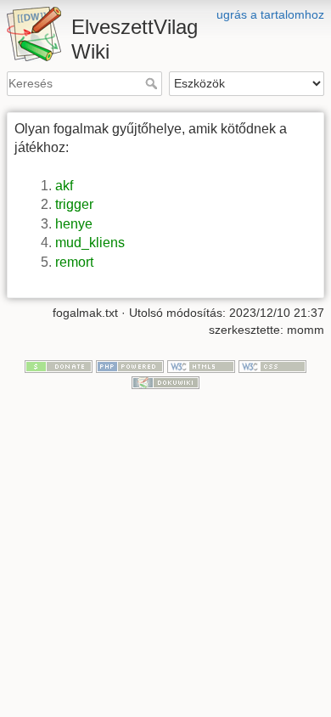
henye (74, 224)
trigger (74, 204)
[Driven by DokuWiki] (165, 381)
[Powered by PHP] (130, 365)
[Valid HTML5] (201, 365)
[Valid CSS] (272, 365)
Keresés (153, 83)
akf (64, 185)
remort (74, 262)
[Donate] (59, 365)
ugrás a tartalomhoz (270, 14)
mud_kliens (90, 242)
